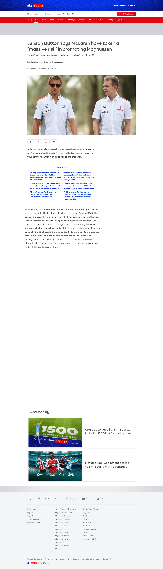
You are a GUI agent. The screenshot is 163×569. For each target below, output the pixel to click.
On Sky (110, 20)
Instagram (74, 499)
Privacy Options (73, 559)
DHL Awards (99, 20)
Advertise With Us (89, 539)
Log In (132, 5)
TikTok (59, 499)
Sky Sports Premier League (65, 516)
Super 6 (30, 516)
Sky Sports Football (62, 519)
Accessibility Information (91, 559)
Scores (48, 14)
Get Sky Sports (120, 5)
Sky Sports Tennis (61, 532)
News (36, 20)
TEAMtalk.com (33, 519)
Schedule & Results (56, 20)
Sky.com (86, 512)
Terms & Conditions (34, 559)
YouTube (89, 499)
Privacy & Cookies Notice (54, 559)
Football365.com (33, 522)
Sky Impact (87, 532)
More (74, 14)
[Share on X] (38, 141)
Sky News (86, 516)
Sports (37, 14)
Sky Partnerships (89, 529)
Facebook (45, 499)
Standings (71, 20)
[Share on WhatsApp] (46, 141)
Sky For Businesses (90, 526)
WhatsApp (105, 499)
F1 (28, 20)
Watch (58, 14)
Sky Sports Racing (62, 545)
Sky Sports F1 (60, 529)
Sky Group (87, 522)
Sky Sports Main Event (63, 512)
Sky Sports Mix (60, 549)
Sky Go (85, 519)
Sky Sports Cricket (62, 522)
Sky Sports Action (62, 535)
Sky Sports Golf (61, 526)
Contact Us (107, 559)
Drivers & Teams (84, 20)
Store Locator (88, 535)
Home (29, 14)
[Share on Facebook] (30, 141)
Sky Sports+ (59, 542)
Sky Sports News (61, 539)
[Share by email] (54, 141)
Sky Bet (66, 14)
